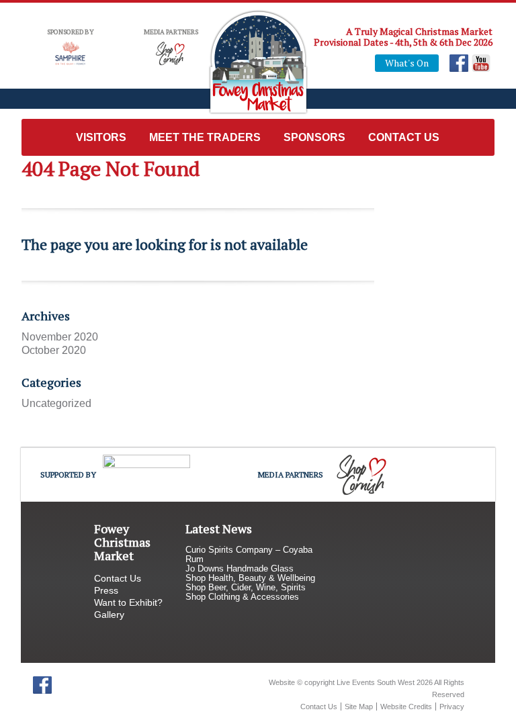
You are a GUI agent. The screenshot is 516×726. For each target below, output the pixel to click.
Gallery (109, 614)
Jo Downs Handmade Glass (239, 568)
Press (106, 590)
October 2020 (54, 350)
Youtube (481, 63)
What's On (407, 62)
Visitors (101, 137)
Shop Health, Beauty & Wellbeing (250, 578)
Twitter (64, 685)
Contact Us (403, 137)
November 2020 (60, 337)
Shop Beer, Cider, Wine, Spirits (245, 587)
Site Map (359, 706)
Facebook (459, 63)
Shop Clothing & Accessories (242, 597)
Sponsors (314, 137)
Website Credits (406, 706)
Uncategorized (56, 403)
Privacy (451, 706)
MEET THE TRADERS (205, 137)
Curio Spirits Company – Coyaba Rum (248, 554)
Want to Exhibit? (128, 602)
